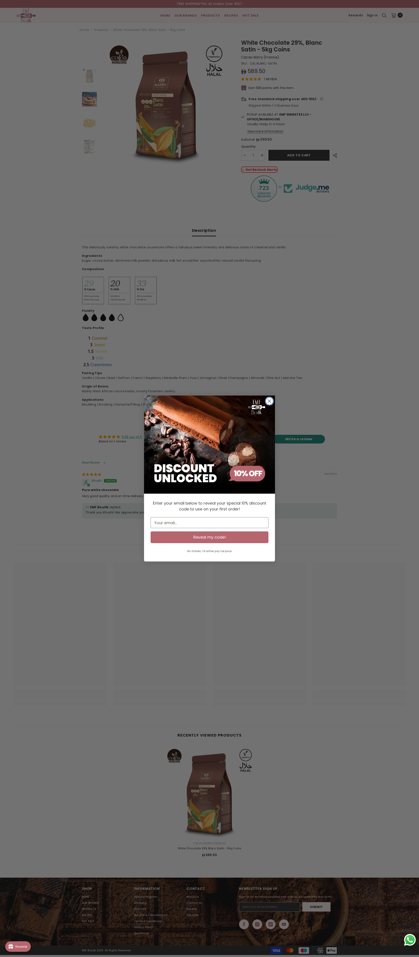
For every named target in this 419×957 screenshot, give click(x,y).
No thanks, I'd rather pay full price (209, 551)
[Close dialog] (269, 401)
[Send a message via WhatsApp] (410, 940)
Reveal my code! (209, 537)
